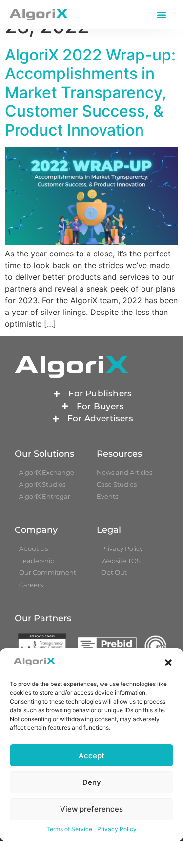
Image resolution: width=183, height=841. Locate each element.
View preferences (91, 809)
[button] (168, 662)
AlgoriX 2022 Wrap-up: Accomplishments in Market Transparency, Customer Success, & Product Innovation (90, 92)
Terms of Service (69, 829)
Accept (91, 755)
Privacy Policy (117, 829)
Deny (91, 782)
